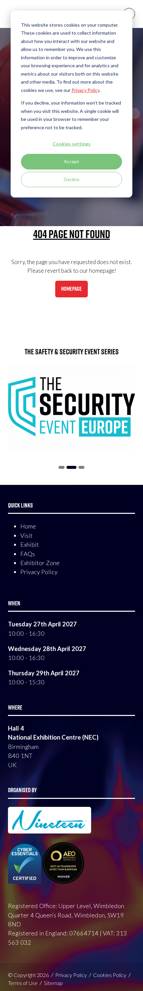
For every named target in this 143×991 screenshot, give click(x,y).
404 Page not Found (71, 234)
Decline (71, 179)
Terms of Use (23, 983)
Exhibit (29, 544)
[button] (71, 289)
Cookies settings (71, 144)
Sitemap (53, 983)
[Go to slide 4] (81, 467)
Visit (26, 535)
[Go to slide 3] (71, 467)
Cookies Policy (109, 975)
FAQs (27, 553)
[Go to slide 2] (62, 467)
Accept (71, 161)
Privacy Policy (39, 571)
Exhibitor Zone (40, 562)
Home (28, 526)
